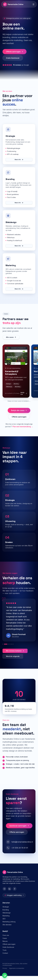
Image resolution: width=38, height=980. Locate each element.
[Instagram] (4, 893)
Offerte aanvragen (13, 55)
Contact (5, 957)
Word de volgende (13, 660)
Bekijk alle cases (17, 414)
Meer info (18, 163)
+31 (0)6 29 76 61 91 (19, 852)
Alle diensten (7, 929)
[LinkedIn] (9, 893)
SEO (4, 923)
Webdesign (7, 917)
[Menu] (33, 4)
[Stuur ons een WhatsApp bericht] (4, 975)
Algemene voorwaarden (16, 972)
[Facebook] (14, 893)
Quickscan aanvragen (17, 830)
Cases (5, 942)
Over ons (6, 939)
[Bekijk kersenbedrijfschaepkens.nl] (16, 361)
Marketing (6, 920)
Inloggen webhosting (14, 899)
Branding (6, 914)
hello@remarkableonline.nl (22, 846)
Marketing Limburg (9, 926)
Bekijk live (22, 397)
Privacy (5, 972)
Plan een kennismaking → (23, 431)
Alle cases (10, 341)
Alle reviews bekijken (14, 655)
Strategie (6, 911)
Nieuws (5, 945)
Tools (4, 954)
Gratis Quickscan (12, 62)
